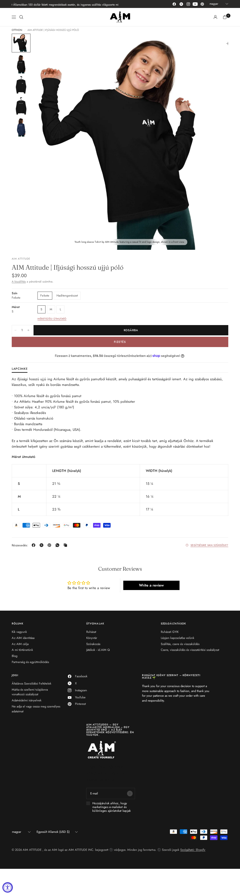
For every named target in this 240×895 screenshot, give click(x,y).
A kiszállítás (19, 281)
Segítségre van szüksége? (209, 545)
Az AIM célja (20, 644)
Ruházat (91, 632)
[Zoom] (227, 43)
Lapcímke (19, 369)
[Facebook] (174, 3)
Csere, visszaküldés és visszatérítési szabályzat (190, 650)
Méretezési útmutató (52, 318)
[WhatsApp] (58, 545)
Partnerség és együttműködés (30, 662)
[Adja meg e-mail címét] (130, 793)
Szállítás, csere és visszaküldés (180, 644)
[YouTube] (195, 3)
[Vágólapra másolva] (66, 545)
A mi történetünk (22, 650)
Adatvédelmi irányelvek (26, 700)
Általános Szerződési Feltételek (31, 683)
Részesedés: (20, 545)
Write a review (151, 585)
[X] (42, 545)
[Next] (216, 142)
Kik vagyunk (19, 632)
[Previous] (45, 142)
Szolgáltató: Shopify (192, 850)
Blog (14, 656)
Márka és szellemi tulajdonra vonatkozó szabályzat (30, 692)
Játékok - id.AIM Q (98, 650)
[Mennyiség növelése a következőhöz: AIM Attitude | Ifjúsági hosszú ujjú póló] (28, 330)
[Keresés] (21, 17)
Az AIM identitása (23, 638)
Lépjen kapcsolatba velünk (177, 638)
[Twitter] (181, 3)
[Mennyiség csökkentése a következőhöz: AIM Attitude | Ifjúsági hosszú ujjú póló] (15, 330)
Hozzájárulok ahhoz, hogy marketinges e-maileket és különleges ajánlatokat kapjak (111, 807)
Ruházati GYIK (170, 632)
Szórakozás (93, 644)
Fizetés (120, 342)
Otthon (17, 30)
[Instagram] (188, 3)
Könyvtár (91, 638)
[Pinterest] (202, 3)
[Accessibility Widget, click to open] (7, 887)
